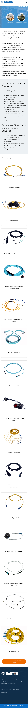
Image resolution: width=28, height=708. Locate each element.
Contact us (8, 689)
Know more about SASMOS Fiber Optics (14, 661)
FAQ (14, 689)
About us (3, 689)
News (17, 689)
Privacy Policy (4, 692)
